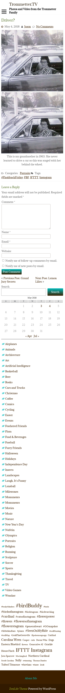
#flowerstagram (12, 626)
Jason (27, 26)
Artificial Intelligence (17, 366)
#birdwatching (47, 611)
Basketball (11, 371)
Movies (9, 508)
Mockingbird (21, 656)
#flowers (6, 621)
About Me (31, 678)
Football (10, 442)
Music (9, 513)
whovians (26, 664)
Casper (26, 640)
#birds (46, 606)
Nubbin (10, 530)
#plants (20, 631)
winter (36, 664)
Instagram (45, 177)
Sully (18, 660)
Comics (9, 404)
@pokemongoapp (39, 635)
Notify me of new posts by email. (24, 266)
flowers (25, 644)
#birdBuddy (29, 606)
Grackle (48, 644)
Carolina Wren (11, 640)
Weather (10, 595)
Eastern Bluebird (10, 644)
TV (7, 584)
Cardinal (52, 635)
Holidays (10, 459)
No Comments (44, 26)
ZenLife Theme (18, 688)
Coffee (9, 398)
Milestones (11, 491)
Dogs (51, 639)
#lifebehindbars (8, 631)
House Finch (7, 650)
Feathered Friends (16, 426)
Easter (9, 415)
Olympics (11, 535)
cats (33, 640)
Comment (8, 202)
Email (6, 241)
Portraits (25, 173)
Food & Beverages (15, 437)
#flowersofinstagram (28, 621)
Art (7, 360)
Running (10, 552)
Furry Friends (13, 448)
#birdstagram (31, 611)
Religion (10, 546)
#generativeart (33, 626)
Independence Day (16, 464)
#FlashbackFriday (12, 177)
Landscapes (12, 475)
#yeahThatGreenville (20, 635)
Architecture (12, 355)
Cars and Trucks (15, 387)
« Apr (28, 336)
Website (6, 251)
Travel (9, 579)
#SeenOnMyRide (36, 631)
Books (8, 382)
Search (5, 286)
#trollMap (5, 635)
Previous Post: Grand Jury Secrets (15, 279)
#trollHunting (55, 631)
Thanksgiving (13, 573)
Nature (9, 519)
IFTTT (34, 177)
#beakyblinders (7, 606)
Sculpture (11, 557)
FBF (26, 177)
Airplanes (11, 344)
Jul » (36, 336)
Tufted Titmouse (10, 664)
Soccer (9, 563)
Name (6, 232)
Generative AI (36, 644)
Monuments (12, 497)
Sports (9, 568)
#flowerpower (46, 616)
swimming (27, 660)
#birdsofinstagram (12, 611)
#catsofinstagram (25, 616)
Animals (10, 349)
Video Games (13, 590)
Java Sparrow (7, 656)
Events (9, 420)
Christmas (11, 393)
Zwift (42, 665)
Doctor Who (41, 640)
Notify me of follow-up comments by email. (31, 260)
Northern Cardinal (38, 655)
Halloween (11, 453)
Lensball (10, 486)
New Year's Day (14, 524)
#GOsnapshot (50, 626)
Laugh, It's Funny (15, 480)
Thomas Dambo (40, 660)
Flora (8, 431)
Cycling (9, 409)
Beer (8, 377)
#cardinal (7, 616)
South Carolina (7, 661)
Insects (9, 470)
